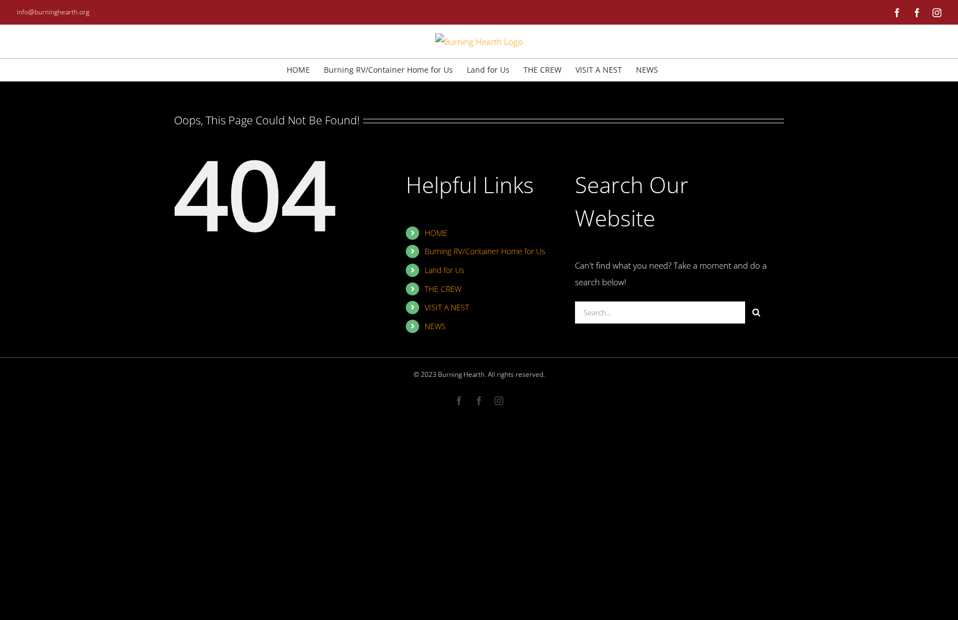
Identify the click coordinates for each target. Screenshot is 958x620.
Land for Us (445, 270)
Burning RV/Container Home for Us (485, 251)
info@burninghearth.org (53, 12)
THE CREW (443, 289)
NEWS (435, 326)
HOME (436, 233)
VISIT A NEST (447, 307)
